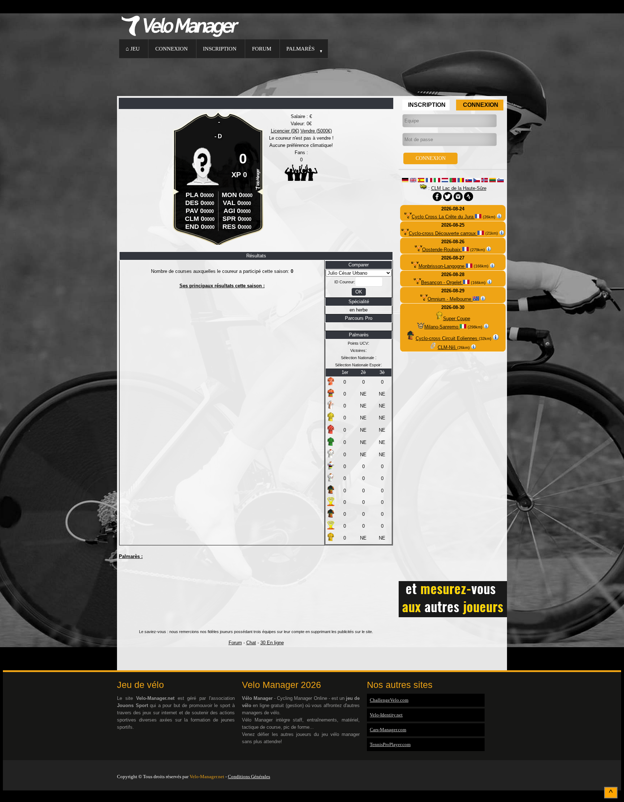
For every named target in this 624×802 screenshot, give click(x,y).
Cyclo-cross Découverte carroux (443, 233)
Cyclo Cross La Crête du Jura (443, 216)
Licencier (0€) (285, 131)
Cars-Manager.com (388, 729)
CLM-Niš (447, 347)
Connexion (171, 48)
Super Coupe (456, 318)
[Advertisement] (312, 76)
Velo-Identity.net (386, 715)
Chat (251, 642)
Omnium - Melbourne (450, 299)
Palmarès (300, 48)
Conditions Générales (249, 776)
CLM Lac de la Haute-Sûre (458, 188)
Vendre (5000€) (316, 131)
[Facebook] (505, 767)
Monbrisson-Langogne (442, 266)
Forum (261, 48)
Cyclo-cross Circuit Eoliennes (447, 338)
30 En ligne (272, 642)
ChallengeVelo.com (389, 700)
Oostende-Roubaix (442, 249)
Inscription (220, 48)
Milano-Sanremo (442, 327)
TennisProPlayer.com (390, 744)
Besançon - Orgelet (442, 282)
